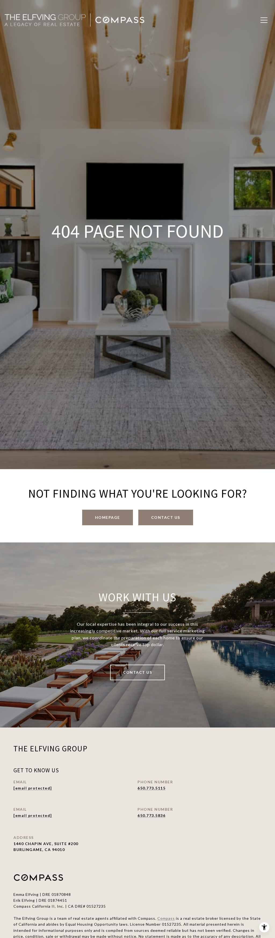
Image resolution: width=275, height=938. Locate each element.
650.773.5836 (151, 815)
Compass (166, 918)
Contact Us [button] (165, 517)
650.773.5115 (151, 788)
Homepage (107, 517)
